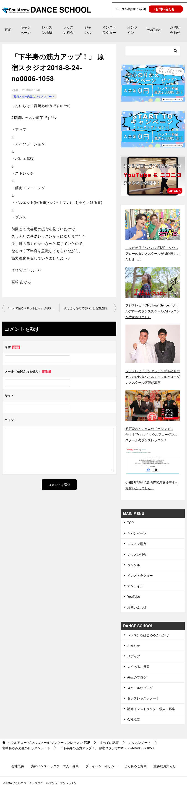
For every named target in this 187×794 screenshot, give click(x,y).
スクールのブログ (140, 687)
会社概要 (133, 719)
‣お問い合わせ (164, 9)
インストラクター (109, 29)
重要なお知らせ (164, 766)
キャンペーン (26, 29)
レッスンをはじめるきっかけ (148, 635)
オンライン (132, 29)
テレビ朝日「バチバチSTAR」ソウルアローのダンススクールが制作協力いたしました (152, 253)
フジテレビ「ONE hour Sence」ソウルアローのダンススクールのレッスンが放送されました (152, 311)
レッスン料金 (68, 29)
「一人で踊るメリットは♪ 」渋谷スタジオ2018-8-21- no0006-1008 (33, 308)
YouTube (154, 29)
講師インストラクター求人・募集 (151, 708)
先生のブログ (136, 677)
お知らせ (133, 645)
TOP (8, 29)
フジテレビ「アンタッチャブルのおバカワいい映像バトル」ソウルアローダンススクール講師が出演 (152, 377)
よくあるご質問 (138, 666)
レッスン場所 (47, 29)
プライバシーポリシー (101, 766)
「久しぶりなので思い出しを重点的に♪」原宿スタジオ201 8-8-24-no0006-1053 (89, 308)
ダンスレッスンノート (143, 698)
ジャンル (88, 29)
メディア (133, 656)
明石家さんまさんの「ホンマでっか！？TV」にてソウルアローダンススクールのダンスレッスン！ (151, 434)
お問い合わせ (175, 29)
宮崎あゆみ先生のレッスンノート (34, 96)
